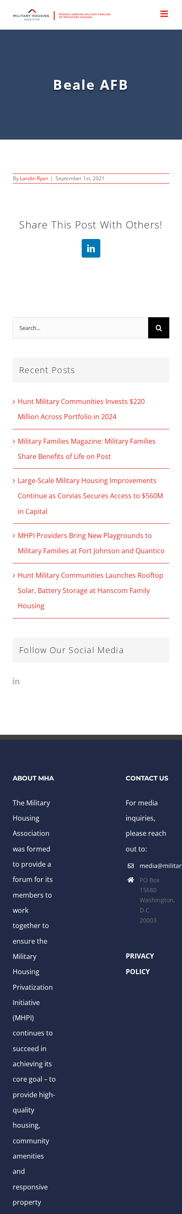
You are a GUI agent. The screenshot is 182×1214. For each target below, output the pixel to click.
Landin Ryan (34, 178)
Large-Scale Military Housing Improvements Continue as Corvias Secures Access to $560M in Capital (90, 496)
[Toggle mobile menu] (164, 13)
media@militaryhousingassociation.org (154, 866)
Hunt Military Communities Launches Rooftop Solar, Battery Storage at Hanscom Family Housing (90, 591)
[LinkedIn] (16, 681)
